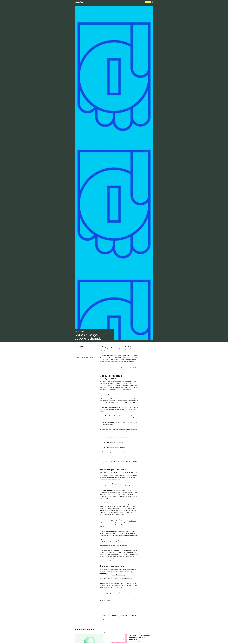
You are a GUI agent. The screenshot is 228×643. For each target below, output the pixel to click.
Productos (88, 1)
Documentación (96, 1)
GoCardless (81, 346)
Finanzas (134, 615)
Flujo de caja (114, 615)
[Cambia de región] (152, 2)
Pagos (82, 331)
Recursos (77, 331)
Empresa (104, 619)
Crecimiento (124, 615)
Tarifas (103, 1)
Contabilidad (114, 619)
